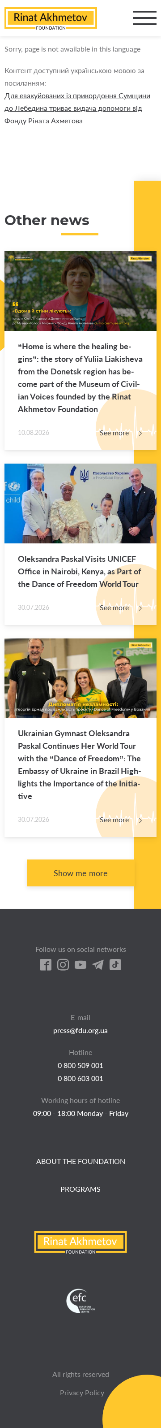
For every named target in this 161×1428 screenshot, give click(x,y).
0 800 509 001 (80, 1065)
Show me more (81, 873)
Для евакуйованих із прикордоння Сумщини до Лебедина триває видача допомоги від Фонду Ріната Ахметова (77, 108)
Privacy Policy (82, 1392)
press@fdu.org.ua (80, 1030)
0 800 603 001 (80, 1078)
